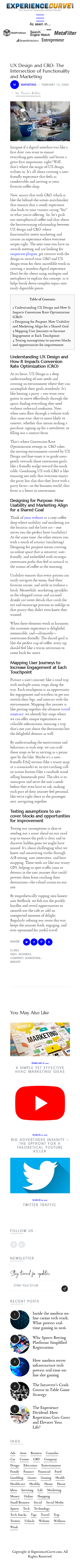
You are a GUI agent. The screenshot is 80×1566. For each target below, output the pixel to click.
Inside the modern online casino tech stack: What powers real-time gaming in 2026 (51, 1320)
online (28, 1496)
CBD (36, 1459)
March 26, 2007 (40, 1135)
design (14, 1465)
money (15, 1496)
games (32, 1477)
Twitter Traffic (40, 1205)
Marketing (24, 84)
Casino (24, 1459)
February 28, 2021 (40, 1063)
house (61, 1484)
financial (44, 1471)
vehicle (30, 1521)
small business (19, 1502)
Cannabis (52, 1453)
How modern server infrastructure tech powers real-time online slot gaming (50, 1367)
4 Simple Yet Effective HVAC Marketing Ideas (40, 1070)
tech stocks (18, 1514)
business (25, 954)
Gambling (16, 1477)
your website (33, 518)
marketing (33, 958)
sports (14, 1508)
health (60, 1477)
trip (56, 1514)
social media (55, 1502)
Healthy (34, 1484)
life (40, 1490)
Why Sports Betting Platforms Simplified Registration (50, 1342)
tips (33, 1514)
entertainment (51, 1465)
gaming (46, 1477)
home (48, 1484)
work (14, 1527)
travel (45, 1514)
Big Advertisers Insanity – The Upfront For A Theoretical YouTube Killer (40, 1145)
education (30, 1465)
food (58, 1471)
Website (15, 961)
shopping (43, 1496)
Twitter (15, 1521)
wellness (59, 1521)
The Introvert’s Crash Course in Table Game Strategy (51, 1390)
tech (26, 1508)
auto (23, 1453)
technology (42, 1508)
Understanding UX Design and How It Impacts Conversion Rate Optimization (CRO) (42, 312)
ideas (13, 1490)
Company (17, 958)
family (14, 1471)
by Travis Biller (28, 93)
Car (12, 1459)
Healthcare (17, 1484)
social (38, 1502)
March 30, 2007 (40, 1200)
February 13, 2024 (55, 84)
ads (12, 1453)
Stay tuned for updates (30, 1273)
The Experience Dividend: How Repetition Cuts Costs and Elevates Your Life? (51, 1417)
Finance (28, 1471)
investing (27, 1490)
